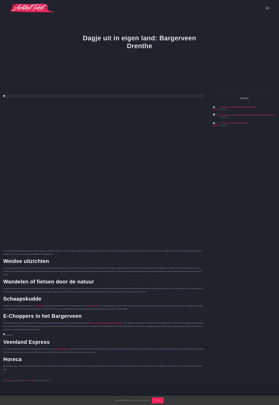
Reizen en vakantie (28, 380)
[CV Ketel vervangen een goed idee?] (216, 124)
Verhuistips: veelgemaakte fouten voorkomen (237, 107)
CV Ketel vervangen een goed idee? (234, 123)
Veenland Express (62, 349)
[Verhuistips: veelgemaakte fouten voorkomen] (216, 108)
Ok (157, 400)
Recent (244, 98)
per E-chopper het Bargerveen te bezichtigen (106, 323)
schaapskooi (93, 306)
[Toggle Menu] (267, 8)
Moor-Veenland (40, 306)
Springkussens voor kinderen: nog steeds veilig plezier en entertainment (248, 115)
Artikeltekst (9, 380)
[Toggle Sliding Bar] (260, 8)
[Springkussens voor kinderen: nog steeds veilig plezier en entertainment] (216, 115)
